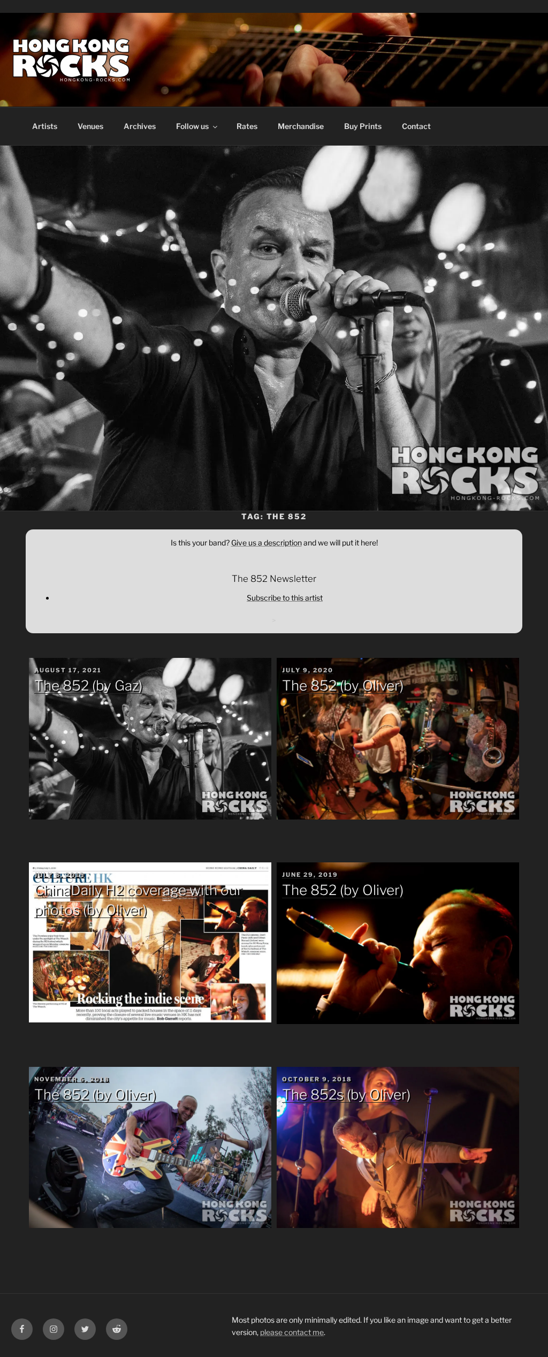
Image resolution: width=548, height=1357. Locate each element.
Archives (140, 126)
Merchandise (301, 126)
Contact (416, 126)
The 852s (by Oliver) (346, 1094)
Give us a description (266, 542)
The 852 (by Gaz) (88, 685)
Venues (90, 126)
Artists (44, 126)
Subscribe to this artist (285, 597)
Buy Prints (363, 126)
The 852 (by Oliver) (343, 685)
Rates (247, 126)
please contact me (292, 1332)
